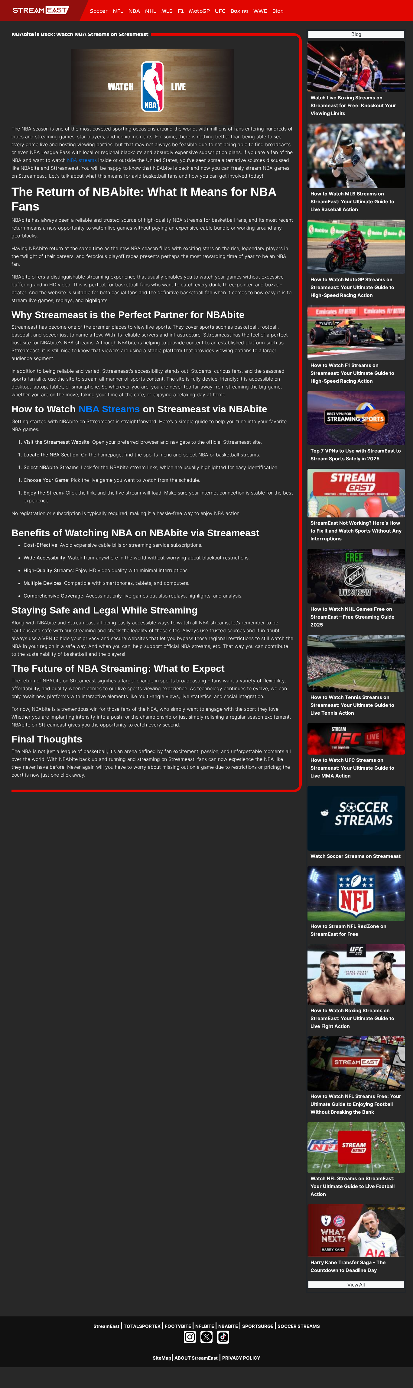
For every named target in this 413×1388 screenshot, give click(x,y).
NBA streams (82, 160)
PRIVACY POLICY (241, 1358)
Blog (356, 34)
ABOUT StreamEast (196, 1358)
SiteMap (162, 1358)
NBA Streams (109, 409)
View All (356, 1284)
